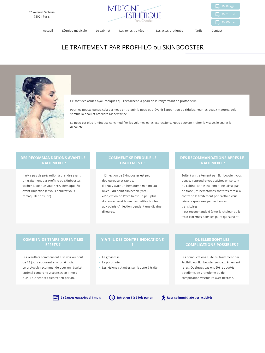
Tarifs (198, 30)
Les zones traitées (131, 30)
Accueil (48, 30)
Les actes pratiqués (169, 30)
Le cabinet (103, 30)
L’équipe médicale (74, 30)
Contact (217, 30)
